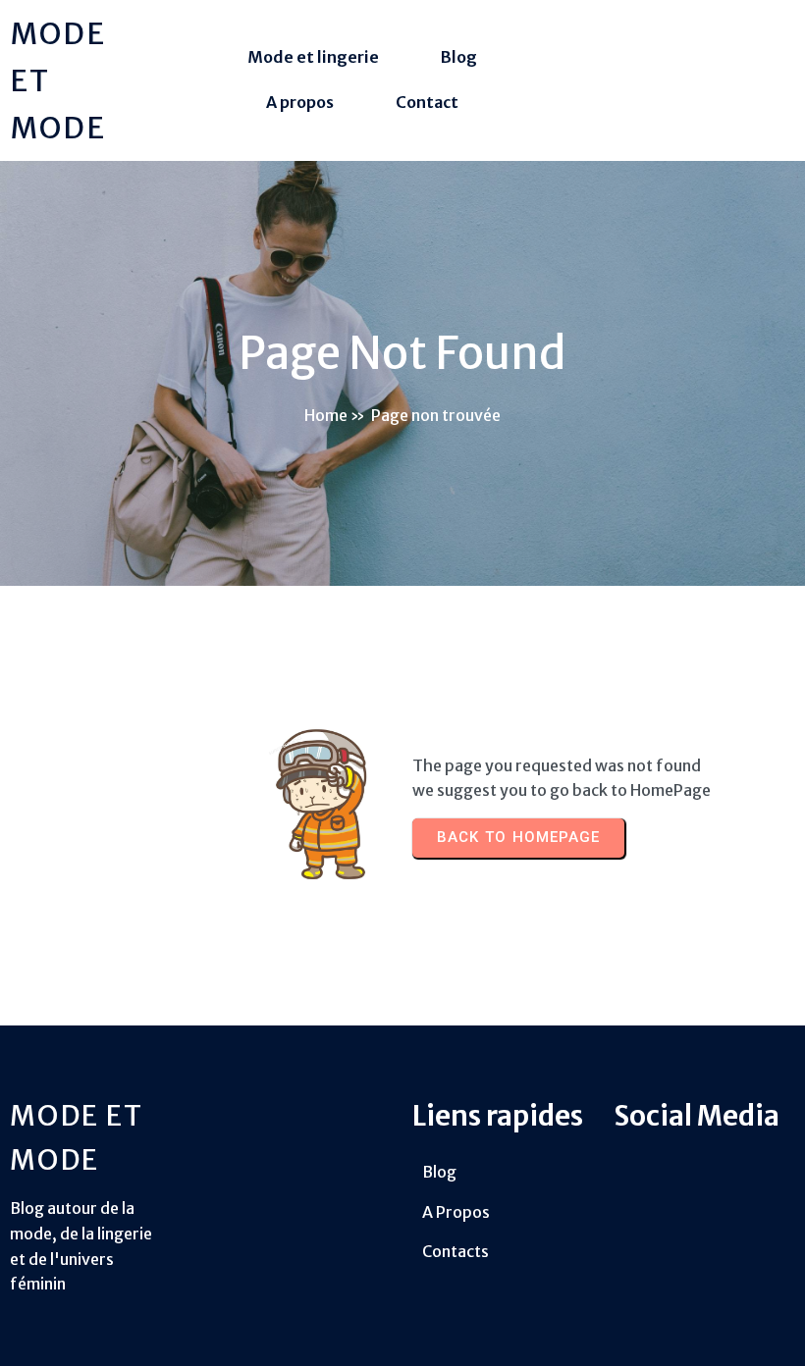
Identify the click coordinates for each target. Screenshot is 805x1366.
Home (326, 415)
